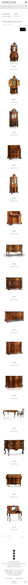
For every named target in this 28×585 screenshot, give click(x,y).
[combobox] (8, 17)
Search (23, 29)
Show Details (14, 69)
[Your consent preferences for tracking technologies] (25, 582)
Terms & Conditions (14, 582)
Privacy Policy (9, 578)
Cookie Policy (19, 578)
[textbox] (8, 16)
